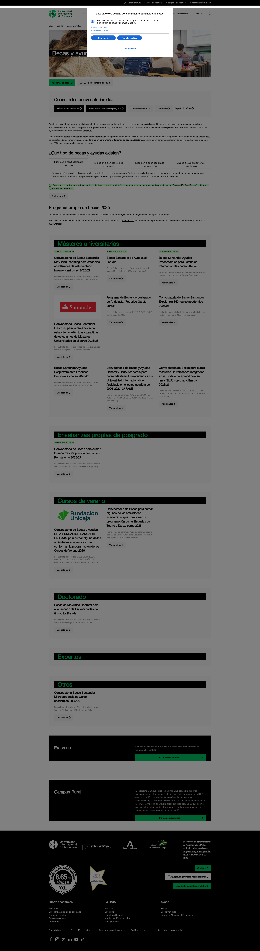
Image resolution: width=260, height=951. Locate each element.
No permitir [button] (103, 38)
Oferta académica (61, 902)
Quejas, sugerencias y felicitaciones (188, 876)
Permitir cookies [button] (129, 38)
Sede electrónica (154, 3)
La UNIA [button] (198, 14)
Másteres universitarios (68, 108)
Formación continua (58, 915)
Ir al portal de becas (61, 82)
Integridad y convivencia (170, 930)
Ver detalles (62, 286)
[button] (210, 13)
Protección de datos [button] (100, 31)
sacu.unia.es (132, 185)
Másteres (53, 908)
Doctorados (54, 921)
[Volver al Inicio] (61, 13)
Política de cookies (140, 930)
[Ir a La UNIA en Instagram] (57, 939)
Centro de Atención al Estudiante (177, 915)
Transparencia (112, 921)
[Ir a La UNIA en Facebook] (51, 939)
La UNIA (110, 902)
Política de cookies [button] (100, 27)
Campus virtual (134, 3)
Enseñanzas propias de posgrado (105, 108)
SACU (164, 908)
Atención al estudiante (201, 3)
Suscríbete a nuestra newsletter (191, 886)
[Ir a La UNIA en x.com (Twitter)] (63, 939)
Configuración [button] (130, 48)
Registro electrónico (177, 3)
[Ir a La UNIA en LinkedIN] (70, 939)
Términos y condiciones (110, 930)
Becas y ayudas (168, 912)
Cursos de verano (139, 108)
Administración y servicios (117, 918)
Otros (189, 108)
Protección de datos (80, 930)
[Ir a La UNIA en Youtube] (76, 939)
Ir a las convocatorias (169, 757)
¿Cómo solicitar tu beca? (96, 82)
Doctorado (163, 108)
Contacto (201, 868)
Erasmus (87, 130)
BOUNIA (109, 908)
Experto (178, 108)
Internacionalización (179, 14)
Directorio (109, 912)
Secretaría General (114, 915)
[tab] (68, 163)
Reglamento (57, 196)
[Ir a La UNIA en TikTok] (83, 939)
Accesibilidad (55, 930)
